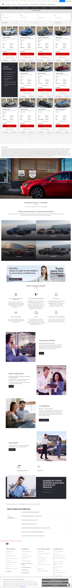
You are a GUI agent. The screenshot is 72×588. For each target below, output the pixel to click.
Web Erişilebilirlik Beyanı (58, 575)
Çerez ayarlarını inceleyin (55, 579)
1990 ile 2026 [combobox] (23, 17)
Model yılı (21, 15)
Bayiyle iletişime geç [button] (9, 57)
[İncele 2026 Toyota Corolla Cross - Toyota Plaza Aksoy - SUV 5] (27, 31)
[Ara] (67, 4)
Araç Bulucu (62, 1)
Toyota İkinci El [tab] (11, 517)
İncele (9, 54)
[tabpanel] (43, 524)
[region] (36, 582)
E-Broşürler (8, 564)
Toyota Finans (24, 558)
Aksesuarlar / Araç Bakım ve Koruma (27, 564)
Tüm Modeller (8, 571)
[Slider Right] (17, 31)
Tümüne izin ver (55, 585)
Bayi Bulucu (9, 560)
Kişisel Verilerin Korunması (58, 555)
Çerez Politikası (56, 553)
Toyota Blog (40, 568)
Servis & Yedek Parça (26, 572)
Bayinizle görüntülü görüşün (23, 470)
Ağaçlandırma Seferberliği (43, 570)
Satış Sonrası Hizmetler (33, 4)
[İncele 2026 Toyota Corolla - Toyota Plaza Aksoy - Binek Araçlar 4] (9, 31)
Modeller (8, 4)
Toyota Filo (8, 566)
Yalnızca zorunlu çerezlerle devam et (55, 582)
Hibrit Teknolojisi (43, 4)
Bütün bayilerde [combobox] (41, 17)
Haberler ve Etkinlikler (41, 557)
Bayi (37, 15)
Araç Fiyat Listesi (10, 551)
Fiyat (3, 15)
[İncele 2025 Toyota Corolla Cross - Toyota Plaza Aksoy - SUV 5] (45, 31)
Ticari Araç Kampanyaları (11, 555)
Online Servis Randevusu (26, 556)
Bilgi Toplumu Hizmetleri (58, 561)
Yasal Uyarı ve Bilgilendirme (58, 551)
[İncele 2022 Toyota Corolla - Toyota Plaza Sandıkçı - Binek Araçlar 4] (27, 67)
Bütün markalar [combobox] (58, 17)
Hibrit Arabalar (40, 562)
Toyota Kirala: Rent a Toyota (11, 562)
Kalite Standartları (56, 570)
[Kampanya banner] (36, 273)
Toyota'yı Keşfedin (51, 4)
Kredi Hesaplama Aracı (26, 560)
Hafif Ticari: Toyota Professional (43, 564)
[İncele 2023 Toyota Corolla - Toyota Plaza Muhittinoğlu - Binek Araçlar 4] (27, 103)
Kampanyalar (8, 553)
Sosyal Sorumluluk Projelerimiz (43, 553)
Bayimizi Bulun (68, 1)
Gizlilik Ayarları (22, 586)
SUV (38, 566)
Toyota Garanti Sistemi (26, 567)
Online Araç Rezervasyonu (12, 558)
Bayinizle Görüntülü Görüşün (12, 568)
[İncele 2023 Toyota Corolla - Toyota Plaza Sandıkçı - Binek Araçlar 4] (45, 67)
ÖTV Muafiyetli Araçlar (41, 560)
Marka (55, 15)
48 (41, 138)
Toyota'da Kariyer (40, 551)
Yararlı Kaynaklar (25, 570)
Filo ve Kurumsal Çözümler (22, 4)
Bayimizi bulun (40, 470)
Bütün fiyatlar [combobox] (6, 17)
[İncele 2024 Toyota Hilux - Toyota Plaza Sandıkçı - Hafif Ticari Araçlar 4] (62, 31)
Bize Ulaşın (39, 555)
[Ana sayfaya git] (3, 4)
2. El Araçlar (13, 4)
